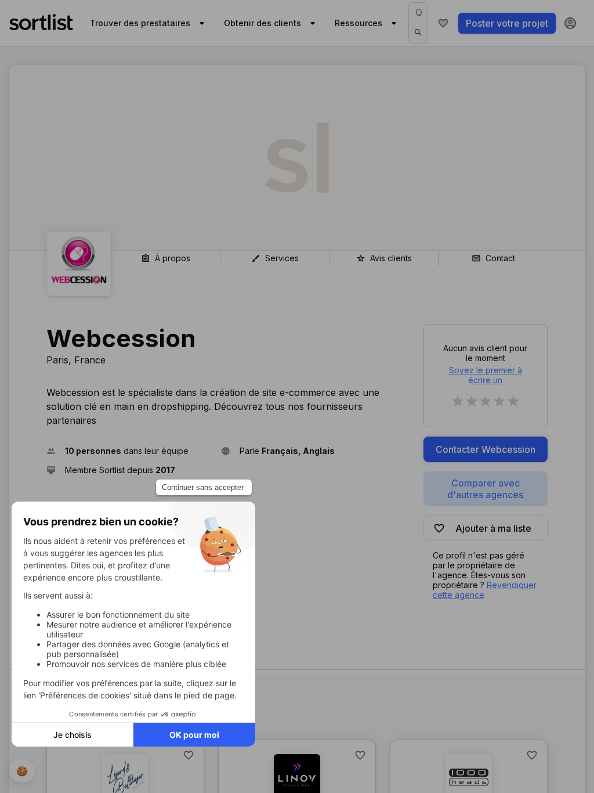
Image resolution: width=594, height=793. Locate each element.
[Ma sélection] (443, 23)
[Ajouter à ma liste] (188, 755)
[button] (129, 450)
